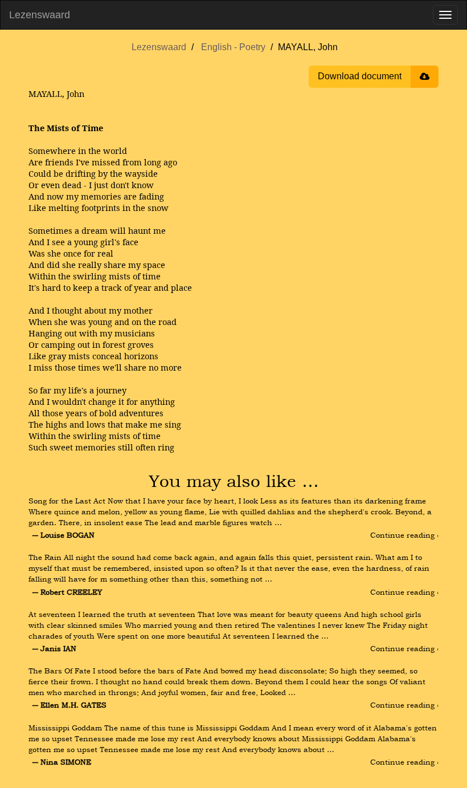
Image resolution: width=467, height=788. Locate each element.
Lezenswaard (39, 15)
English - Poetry (233, 47)
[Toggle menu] (445, 15)
